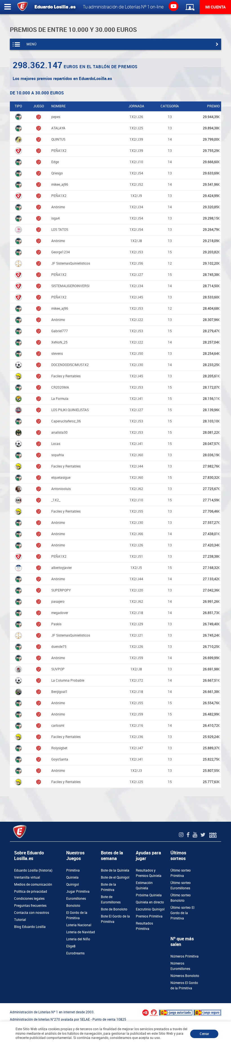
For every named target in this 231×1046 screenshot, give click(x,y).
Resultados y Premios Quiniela (148, 873)
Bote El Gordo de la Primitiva (115, 919)
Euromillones (76, 899)
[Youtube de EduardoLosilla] (196, 835)
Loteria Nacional (78, 925)
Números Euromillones (180, 966)
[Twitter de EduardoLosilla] (203, 835)
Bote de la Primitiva (108, 887)
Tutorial (20, 920)
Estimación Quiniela (144, 885)
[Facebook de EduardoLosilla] (188, 835)
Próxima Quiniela (149, 895)
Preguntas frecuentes (30, 906)
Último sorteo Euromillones (180, 885)
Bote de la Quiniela (115, 870)
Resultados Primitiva (144, 926)
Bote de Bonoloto (114, 909)
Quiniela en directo (150, 902)
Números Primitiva (184, 956)
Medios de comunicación (33, 885)
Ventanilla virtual (27, 877)
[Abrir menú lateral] (7, 7)
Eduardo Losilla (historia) (33, 870)
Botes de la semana (112, 855)
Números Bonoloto (184, 976)
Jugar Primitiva (78, 892)
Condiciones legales (29, 899)
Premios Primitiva (149, 916)
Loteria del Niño (78, 939)
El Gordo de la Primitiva (76, 915)
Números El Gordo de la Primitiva (184, 985)
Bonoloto (73, 906)
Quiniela (72, 877)
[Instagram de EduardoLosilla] (182, 835)
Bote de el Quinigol (115, 877)
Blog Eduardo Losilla (30, 927)
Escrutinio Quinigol (150, 909)
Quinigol (72, 885)
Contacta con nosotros (31, 913)
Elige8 (70, 946)
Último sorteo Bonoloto (180, 898)
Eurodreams (75, 953)
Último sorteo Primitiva (180, 873)
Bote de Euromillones (111, 899)
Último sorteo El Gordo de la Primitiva (182, 913)
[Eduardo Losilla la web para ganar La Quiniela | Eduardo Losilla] (173, 6)
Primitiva (73, 870)
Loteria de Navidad (80, 932)
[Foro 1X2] (212, 835)
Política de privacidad (30, 892)
